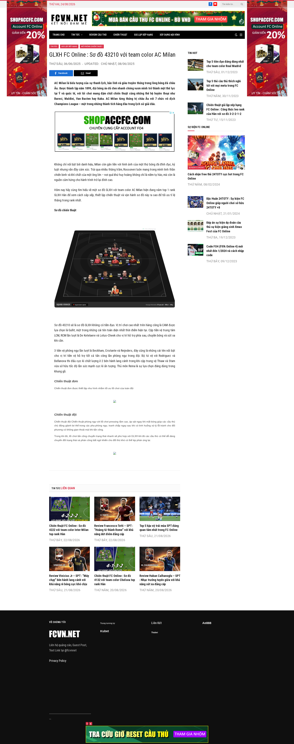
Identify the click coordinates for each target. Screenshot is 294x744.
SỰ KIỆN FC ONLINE (196, 168)
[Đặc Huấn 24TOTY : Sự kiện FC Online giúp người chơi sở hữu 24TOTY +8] (195, 202)
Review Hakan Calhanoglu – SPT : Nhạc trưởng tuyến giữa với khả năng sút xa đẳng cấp (160, 580)
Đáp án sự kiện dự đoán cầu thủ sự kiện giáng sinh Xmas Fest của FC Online (224, 227)
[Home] (69, 19)
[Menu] (241, 35)
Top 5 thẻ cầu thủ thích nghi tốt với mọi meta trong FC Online (223, 85)
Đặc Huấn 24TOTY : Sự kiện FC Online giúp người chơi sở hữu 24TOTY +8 (225, 203)
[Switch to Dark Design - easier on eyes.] (236, 34)
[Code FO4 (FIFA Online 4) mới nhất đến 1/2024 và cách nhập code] (195, 250)
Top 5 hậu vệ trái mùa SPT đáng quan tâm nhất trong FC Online (159, 528)
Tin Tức (75, 34)
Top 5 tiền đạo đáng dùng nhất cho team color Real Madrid (225, 64)
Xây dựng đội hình (170, 34)
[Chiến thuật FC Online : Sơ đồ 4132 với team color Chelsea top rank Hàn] (114, 559)
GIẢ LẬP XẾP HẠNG (69, 46)
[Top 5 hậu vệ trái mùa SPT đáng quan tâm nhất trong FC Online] (160, 509)
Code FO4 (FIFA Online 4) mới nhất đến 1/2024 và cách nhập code (225, 251)
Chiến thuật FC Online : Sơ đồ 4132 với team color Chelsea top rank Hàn (114, 580)
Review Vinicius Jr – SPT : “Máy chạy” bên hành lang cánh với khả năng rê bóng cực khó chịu (69, 580)
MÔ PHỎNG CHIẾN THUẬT (91, 46)
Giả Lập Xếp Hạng (143, 34)
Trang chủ (58, 34)
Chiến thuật (120, 34)
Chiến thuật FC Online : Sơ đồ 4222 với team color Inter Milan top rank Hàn (68, 530)
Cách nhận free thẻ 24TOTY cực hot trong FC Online (216, 176)
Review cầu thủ (98, 34)
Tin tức (54, 46)
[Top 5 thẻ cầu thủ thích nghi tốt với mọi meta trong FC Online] (195, 84)
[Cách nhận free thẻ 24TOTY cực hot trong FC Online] (216, 152)
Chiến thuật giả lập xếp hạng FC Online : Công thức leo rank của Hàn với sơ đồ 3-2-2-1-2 (225, 109)
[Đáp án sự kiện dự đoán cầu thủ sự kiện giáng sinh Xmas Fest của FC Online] (195, 226)
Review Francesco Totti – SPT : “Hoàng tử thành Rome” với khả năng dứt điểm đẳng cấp (113, 530)
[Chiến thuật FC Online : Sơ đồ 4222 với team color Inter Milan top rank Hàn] (69, 509)
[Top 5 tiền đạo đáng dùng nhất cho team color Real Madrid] (195, 65)
